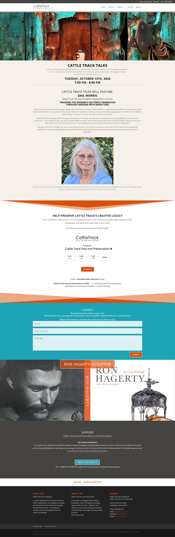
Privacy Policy (37, 526)
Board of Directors (92, 482)
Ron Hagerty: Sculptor (87, 364)
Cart (162, 2)
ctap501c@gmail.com (121, 512)
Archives (77, 482)
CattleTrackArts (122, 514)
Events (103, 7)
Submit (136, 354)
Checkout (156, 2)
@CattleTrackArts (121, 516)
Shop (141, 2)
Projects (120, 7)
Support (130, 7)
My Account (148, 2)
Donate (87, 269)
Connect (111, 7)
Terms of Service (50, 526)
